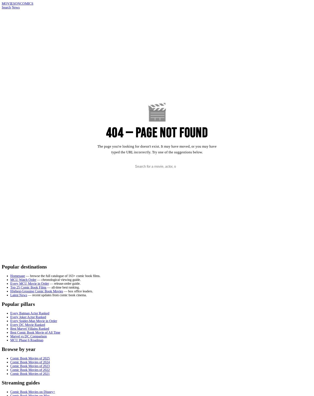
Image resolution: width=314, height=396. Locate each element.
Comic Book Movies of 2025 (30, 358)
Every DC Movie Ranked (27, 325)
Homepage (17, 276)
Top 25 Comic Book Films (28, 287)
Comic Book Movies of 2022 (30, 370)
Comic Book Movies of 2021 (30, 373)
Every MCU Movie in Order (29, 283)
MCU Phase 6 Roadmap (26, 340)
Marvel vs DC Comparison (28, 336)
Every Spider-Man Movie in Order (33, 321)
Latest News (18, 295)
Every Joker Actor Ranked (28, 317)
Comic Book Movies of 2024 (30, 362)
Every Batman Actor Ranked (29, 313)
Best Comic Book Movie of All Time (35, 332)
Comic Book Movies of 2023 (30, 366)
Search (6, 7)
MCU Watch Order (23, 280)
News (16, 7)
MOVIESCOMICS (17, 3)
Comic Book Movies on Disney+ (32, 392)
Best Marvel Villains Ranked (29, 328)
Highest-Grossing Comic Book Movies (36, 291)
